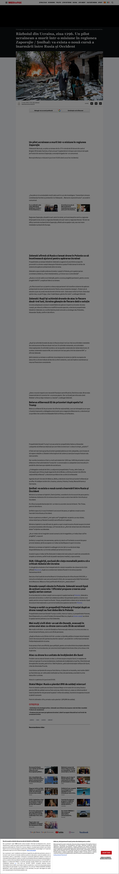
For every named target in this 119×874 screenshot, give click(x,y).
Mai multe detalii (31, 850)
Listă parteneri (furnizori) (60, 855)
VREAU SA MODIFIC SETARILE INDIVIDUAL (106, 858)
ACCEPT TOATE (106, 852)
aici (15, 863)
